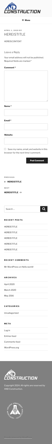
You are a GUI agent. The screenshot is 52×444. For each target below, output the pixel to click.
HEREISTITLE (10, 226)
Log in (7, 330)
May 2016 (9, 295)
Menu (27, 20)
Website (8, 135)
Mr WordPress (11, 267)
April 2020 (9, 284)
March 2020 (10, 290)
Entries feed (10, 336)
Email (7, 120)
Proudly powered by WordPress (18, 437)
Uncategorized (11, 313)
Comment (10, 67)
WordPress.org (11, 347)
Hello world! (27, 267)
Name (8, 106)
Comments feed (12, 342)
